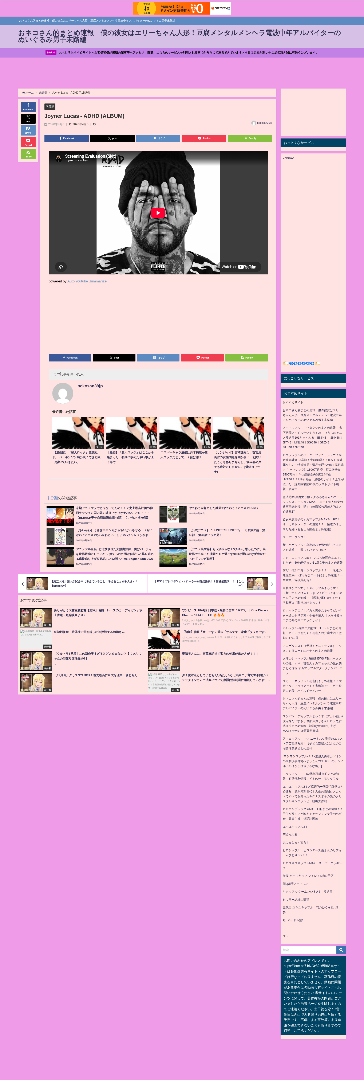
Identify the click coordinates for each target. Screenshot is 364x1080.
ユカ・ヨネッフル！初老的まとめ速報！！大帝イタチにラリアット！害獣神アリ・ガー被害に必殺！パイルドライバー (312, 686)
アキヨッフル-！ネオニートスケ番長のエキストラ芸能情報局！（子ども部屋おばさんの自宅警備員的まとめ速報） (313, 743)
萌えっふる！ (291, 834)
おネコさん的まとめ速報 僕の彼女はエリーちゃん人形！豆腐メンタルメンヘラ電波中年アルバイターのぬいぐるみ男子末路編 (312, 415)
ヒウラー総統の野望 (296, 899)
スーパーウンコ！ (294, 537)
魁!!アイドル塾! (293, 920)
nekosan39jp (264, 123)
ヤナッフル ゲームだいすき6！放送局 (307, 891)
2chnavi (288, 158)
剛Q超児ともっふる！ (297, 883)
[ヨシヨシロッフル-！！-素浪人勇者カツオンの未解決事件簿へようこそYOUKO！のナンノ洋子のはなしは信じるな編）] (313, 761)
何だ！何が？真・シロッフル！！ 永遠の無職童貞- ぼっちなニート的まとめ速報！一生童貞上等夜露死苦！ (313, 575)
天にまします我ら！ (296, 842)
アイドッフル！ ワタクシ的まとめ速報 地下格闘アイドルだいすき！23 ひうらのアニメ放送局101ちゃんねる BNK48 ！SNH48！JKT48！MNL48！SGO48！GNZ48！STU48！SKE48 (313, 437)
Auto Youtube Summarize (87, 281)
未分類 (50, 106)
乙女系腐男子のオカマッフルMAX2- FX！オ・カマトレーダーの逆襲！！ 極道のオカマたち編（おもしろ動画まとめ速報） (312, 524)
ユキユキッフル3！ (295, 826)
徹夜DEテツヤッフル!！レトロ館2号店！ (309, 875)
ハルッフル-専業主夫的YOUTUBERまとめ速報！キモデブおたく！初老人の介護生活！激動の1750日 (312, 633)
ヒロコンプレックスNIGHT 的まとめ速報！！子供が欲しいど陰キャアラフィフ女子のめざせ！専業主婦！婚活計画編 (313, 813)
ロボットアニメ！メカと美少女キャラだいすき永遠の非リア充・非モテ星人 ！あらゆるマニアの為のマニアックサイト (313, 615)
